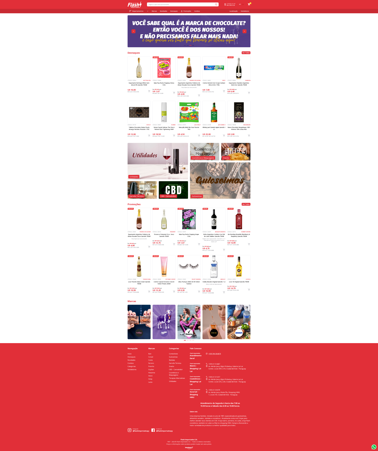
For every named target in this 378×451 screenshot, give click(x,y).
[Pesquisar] (216, 4)
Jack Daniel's (221, 124)
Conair (150, 357)
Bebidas (172, 360)
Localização (234, 11)
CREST (223, 80)
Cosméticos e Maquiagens (174, 374)
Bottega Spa (147, 80)
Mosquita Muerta (220, 231)
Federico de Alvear (195, 80)
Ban (149, 354)
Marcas (154, 11)
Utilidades (172, 381)
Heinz (150, 376)
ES (243, 4)
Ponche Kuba (147, 279)
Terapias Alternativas (177, 378)
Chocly (148, 124)
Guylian (151, 369)
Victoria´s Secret (170, 279)
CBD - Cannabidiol (175, 369)
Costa (150, 360)
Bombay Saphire (245, 231)
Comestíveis (173, 354)
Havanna (151, 373)
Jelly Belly (198, 124)
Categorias (132, 366)
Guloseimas (173, 357)
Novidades (163, 11)
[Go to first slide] (244, 31)
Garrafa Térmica (175, 363)
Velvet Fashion (196, 279)
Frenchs (151, 366)
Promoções (187, 11)
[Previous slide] (133, 31)
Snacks (171, 366)
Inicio (130, 354)
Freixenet (173, 231)
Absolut (222, 279)
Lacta (150, 382)
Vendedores (245, 11)
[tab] (185, 45)
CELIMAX (173, 124)
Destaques (174, 11)
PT (240, 4)
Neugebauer (246, 124)
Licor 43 (248, 279)
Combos (197, 11)
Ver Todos (246, 53)
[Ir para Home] (135, 4)
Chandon (247, 80)
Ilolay (150, 379)
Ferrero (151, 363)
